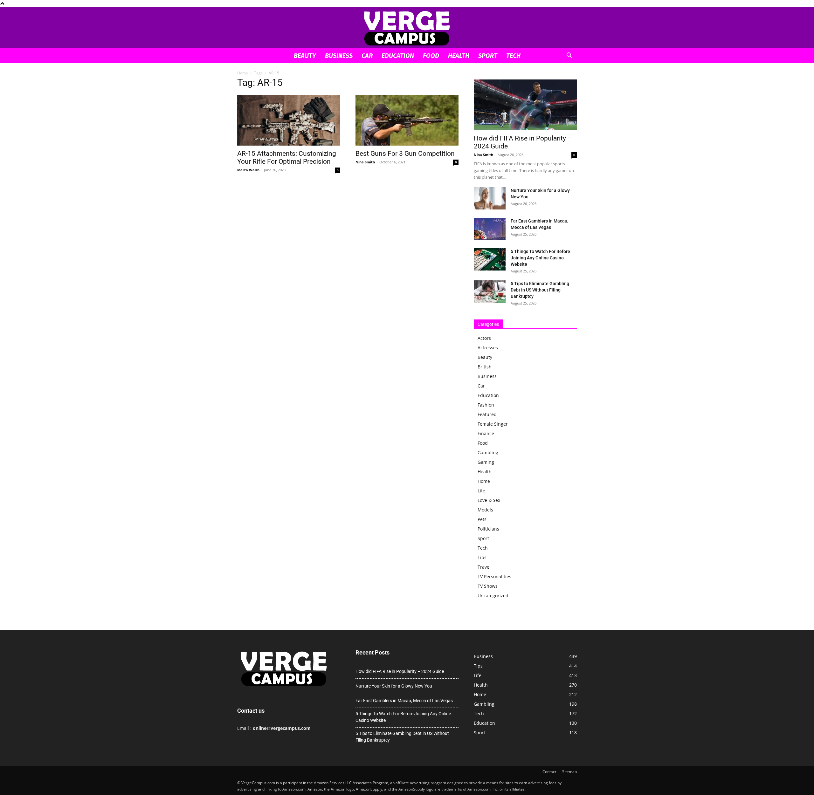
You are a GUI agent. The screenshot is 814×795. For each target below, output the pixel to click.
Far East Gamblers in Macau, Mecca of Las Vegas (404, 700)
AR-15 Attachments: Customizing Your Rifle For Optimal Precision (286, 157)
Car (367, 55)
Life (481, 491)
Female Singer (493, 424)
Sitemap (569, 771)
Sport (487, 55)
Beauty (305, 55)
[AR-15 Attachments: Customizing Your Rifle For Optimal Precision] (288, 120)
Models (485, 510)
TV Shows (488, 586)
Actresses (488, 348)
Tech (513, 55)
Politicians (488, 529)
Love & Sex (489, 500)
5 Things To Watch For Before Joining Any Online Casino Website (540, 258)
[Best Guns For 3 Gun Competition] (407, 120)
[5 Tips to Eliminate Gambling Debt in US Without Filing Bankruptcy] (490, 291)
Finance (486, 433)
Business (339, 55)
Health (458, 55)
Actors (484, 338)
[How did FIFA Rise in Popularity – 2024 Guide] (525, 104)
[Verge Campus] (407, 28)
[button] (569, 56)
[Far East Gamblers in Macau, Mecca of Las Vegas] (490, 229)
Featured (487, 414)
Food (431, 55)
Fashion (486, 405)
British (485, 367)
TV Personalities (494, 576)
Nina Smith (365, 162)
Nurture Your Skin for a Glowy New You (393, 686)
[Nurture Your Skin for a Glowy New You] (490, 198)
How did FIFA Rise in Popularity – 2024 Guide (399, 671)
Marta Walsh (248, 170)
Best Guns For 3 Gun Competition (405, 153)
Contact (549, 771)
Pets (482, 519)
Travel (484, 567)
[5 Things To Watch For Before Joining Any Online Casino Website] (490, 259)
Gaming (486, 462)
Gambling (488, 452)
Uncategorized (493, 596)
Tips (482, 557)
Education (398, 55)
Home (242, 73)
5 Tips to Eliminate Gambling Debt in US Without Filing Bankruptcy (540, 290)
